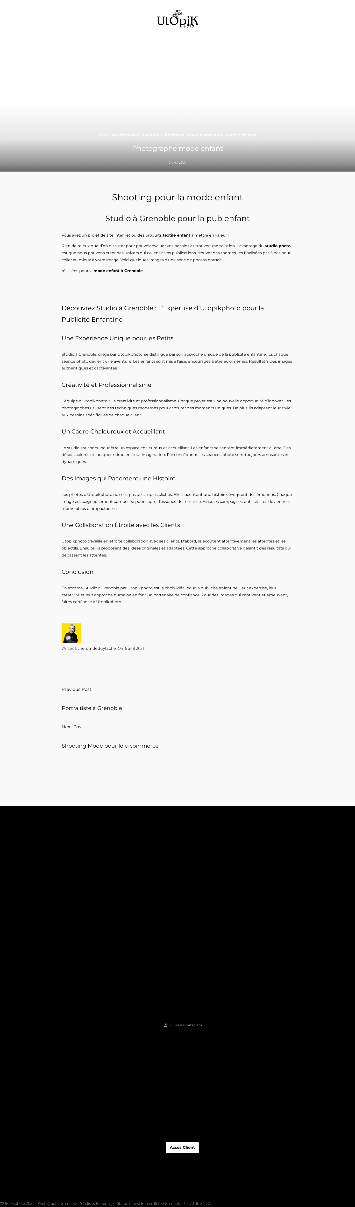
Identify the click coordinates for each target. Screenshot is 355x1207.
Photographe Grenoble (137, 135)
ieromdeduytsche (98, 648)
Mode (103, 135)
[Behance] (11, 1192)
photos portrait (207, 260)
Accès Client (182, 1147)
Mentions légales (182, 1105)
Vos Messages (182, 1157)
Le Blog (182, 1164)
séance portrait (205, 135)
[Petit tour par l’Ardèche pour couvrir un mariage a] (182, 920)
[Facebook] (11, 1185)
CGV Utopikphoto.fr (182, 1116)
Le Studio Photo (182, 1138)
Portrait (175, 135)
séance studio (240, 135)
